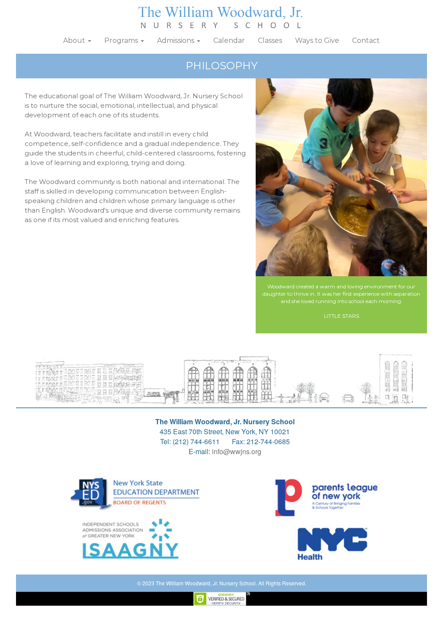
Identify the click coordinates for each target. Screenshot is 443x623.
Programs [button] (122, 40)
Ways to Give (317, 40)
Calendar (229, 40)
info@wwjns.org (236, 451)
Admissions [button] (176, 40)
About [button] (75, 40)
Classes (270, 40)
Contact (366, 40)
